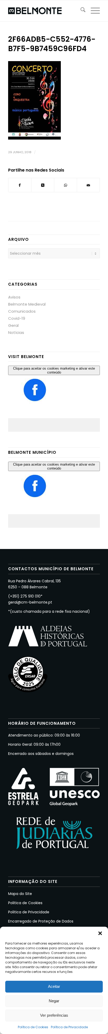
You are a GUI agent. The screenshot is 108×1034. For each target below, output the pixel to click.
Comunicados (22, 311)
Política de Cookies (33, 1027)
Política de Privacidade (69, 1027)
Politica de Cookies (25, 902)
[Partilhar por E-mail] (88, 185)
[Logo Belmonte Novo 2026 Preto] (45, 10)
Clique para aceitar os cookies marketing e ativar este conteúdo (54, 370)
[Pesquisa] (80, 10)
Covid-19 (16, 318)
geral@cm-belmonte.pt (30, 602)
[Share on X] (42, 185)
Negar (54, 1001)
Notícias (16, 332)
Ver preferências (54, 1015)
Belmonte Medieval (27, 304)
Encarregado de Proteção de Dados (40, 921)
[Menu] (92, 10)
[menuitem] (80, 10)
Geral (13, 325)
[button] (100, 933)
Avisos (14, 297)
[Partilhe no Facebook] (19, 185)
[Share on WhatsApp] (65, 185)
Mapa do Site (20, 893)
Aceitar (54, 986)
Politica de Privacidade (28, 912)
